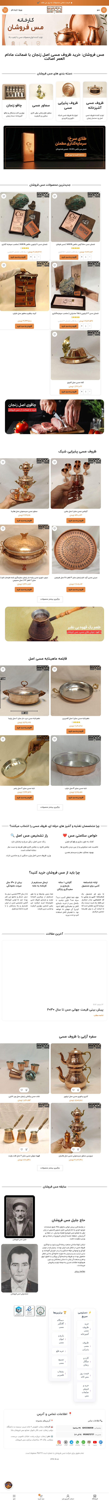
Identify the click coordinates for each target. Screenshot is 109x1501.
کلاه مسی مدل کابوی (75, 382)
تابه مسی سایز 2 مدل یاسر (24, 788)
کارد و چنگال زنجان (86, 1361)
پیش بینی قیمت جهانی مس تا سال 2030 (75, 1010)
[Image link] (54, 147)
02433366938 (87, 1428)
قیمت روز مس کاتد (84, 1375)
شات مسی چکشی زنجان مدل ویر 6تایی (24, 1096)
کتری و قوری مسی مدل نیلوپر (76, 1096)
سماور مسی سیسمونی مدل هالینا (24, 511)
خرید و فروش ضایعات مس (85, 1390)
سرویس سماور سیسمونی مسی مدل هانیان (76, 1156)
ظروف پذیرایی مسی (68, 105)
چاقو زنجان (14, 105)
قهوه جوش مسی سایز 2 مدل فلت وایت (24, 1156)
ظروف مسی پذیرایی (85, 1346)
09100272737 (88, 1434)
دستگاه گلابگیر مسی (60, 1323)
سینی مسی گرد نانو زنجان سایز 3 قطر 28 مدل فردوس (75, 577)
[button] (103, 30)
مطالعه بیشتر (80, 1271)
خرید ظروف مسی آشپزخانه (85, 1328)
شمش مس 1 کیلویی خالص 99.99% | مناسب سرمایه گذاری (24, 244)
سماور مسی (41, 105)
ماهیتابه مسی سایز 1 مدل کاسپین (75, 718)
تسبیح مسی (61, 1361)
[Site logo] (54, 10)
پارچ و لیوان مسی (61, 1339)
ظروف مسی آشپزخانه (95, 105)
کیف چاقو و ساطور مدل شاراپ (24, 313)
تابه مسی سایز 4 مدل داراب (76, 788)
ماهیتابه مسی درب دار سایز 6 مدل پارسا (24, 718)
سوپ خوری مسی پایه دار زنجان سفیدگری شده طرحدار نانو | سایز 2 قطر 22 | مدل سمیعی (24, 579)
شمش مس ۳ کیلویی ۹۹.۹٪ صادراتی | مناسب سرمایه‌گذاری (75, 313)
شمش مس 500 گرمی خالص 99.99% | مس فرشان (75, 244)
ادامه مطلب (98, 1015)
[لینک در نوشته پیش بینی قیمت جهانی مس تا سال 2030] (54, 970)
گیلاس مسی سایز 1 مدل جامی (75, 511)
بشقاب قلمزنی (60, 1373)
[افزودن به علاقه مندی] (54, 196)
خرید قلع (60, 1351)
